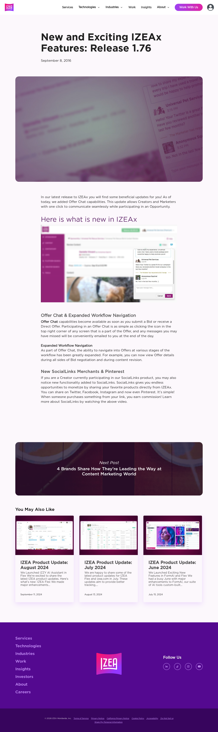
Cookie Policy (138, 718)
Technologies (28, 646)
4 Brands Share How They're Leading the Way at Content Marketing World (109, 469)
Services (23, 638)
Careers (23, 692)
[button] (89, 7)
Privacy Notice (97, 718)
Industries (25, 654)
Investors (24, 677)
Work (20, 661)
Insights (23, 669)
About (21, 684)
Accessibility (152, 718)
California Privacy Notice (118, 718)
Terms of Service (81, 718)
